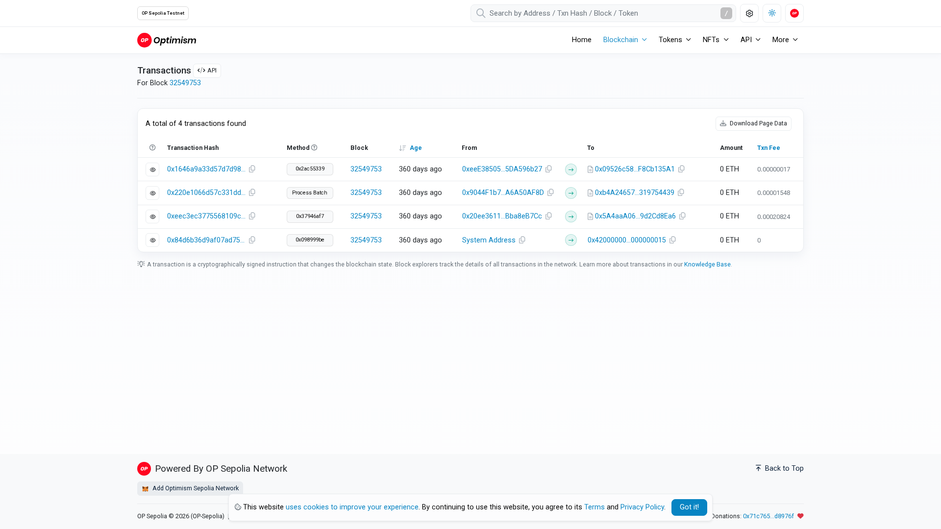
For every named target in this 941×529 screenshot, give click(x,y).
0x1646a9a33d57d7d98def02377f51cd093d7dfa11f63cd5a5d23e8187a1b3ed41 (206, 169)
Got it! (689, 507)
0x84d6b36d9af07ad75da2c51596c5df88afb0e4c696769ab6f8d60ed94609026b (206, 240)
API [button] (746, 40)
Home (582, 40)
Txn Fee (768, 147)
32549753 (185, 83)
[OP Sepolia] (166, 40)
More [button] (780, 40)
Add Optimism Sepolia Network (195, 488)
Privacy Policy (642, 507)
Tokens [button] (670, 40)
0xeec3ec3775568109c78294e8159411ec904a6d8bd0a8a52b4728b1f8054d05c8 (206, 216)
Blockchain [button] (620, 40)
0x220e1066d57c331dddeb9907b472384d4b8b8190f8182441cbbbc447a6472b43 (206, 193)
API (212, 70)
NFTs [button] (711, 40)
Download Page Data (757, 123)
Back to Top (783, 468)
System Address (489, 240)
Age (416, 147)
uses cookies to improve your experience (352, 507)
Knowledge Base (707, 264)
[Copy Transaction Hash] (252, 169)
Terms (594, 507)
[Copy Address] (549, 169)
